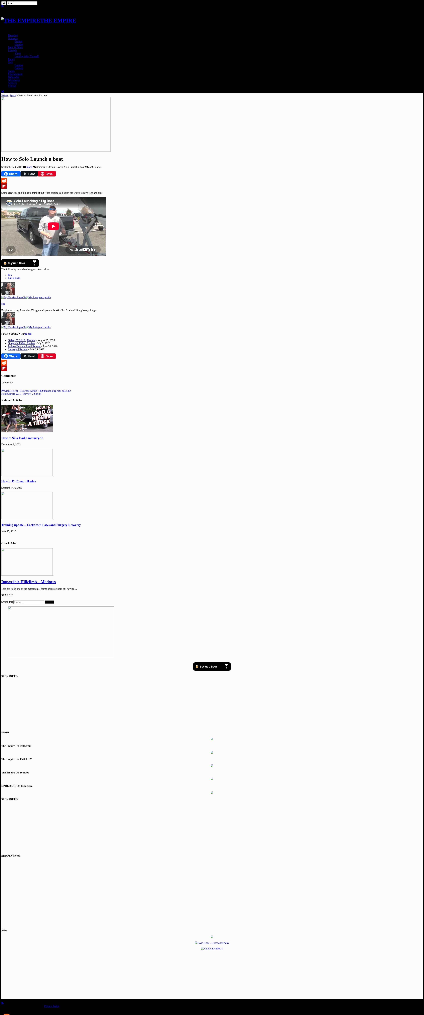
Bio (10, 274)
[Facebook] (5, 6)
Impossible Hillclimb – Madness (28, 582)
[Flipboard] (212, 186)
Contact (12, 86)
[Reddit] (212, 180)
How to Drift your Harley (18, 481)
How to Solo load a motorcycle (22, 438)
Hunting (19, 44)
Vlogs (18, 53)
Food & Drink (15, 47)
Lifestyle (12, 50)
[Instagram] (38, 297)
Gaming (19, 65)
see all (27, 333)
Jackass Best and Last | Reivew (24, 346)
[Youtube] (7, 6)
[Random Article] (2, 91)
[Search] (3, 3)
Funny (11, 59)
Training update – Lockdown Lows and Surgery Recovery (41, 525)
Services (12, 83)
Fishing (18, 41)
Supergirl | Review (17, 349)
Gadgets (19, 68)
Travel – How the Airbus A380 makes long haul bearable (36, 390)
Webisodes (13, 77)
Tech (10, 62)
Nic (3, 303)
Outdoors (13, 38)
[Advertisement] (212, 704)
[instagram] (10, 6)
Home (4, 95)
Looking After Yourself (27, 56)
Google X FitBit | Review (21, 343)
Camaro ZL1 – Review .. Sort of (21, 393)
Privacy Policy (51, 1006)
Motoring (13, 35)
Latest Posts (14, 277)
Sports (11, 71)
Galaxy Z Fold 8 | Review (21, 340)
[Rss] (2, 6)
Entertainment (15, 74)
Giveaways (14, 80)
